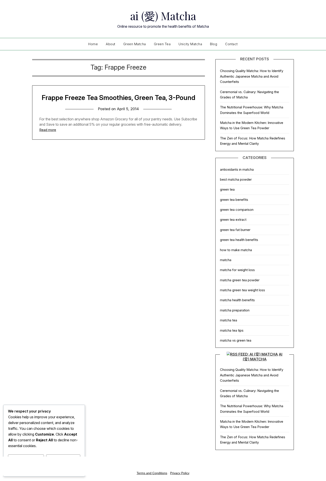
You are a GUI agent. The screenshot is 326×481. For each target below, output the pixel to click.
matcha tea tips (232, 330)
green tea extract (233, 219)
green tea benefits (234, 199)
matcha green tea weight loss (242, 290)
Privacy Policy (179, 473)
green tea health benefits (239, 240)
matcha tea (228, 320)
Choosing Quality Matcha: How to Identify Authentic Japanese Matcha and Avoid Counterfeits (251, 76)
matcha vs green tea (235, 340)
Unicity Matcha (190, 44)
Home (93, 44)
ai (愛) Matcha (163, 16)
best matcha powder (236, 179)
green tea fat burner (235, 230)
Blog (213, 44)
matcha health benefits (237, 300)
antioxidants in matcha (237, 169)
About (110, 44)
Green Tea (162, 44)
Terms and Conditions (152, 473)
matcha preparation (234, 310)
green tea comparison (236, 209)
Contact (231, 44)
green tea (227, 189)
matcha (225, 260)
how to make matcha (236, 250)
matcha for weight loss (237, 270)
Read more (47, 130)
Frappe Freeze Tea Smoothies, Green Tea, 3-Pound (118, 98)
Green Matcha (134, 44)
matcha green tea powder (239, 280)
